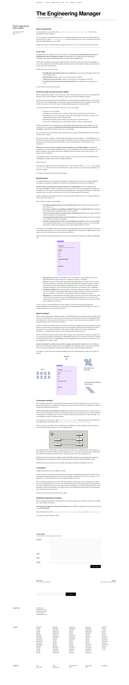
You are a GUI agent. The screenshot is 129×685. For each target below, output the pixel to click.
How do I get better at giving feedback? (43, 581)
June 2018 (104, 630)
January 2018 (104, 638)
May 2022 (71, 643)
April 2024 (55, 644)
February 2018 (104, 636)
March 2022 (71, 646)
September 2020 (88, 631)
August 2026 (38, 627)
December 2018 (88, 647)
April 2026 (38, 633)
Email (38, 558)
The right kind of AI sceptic (41, 611)
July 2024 (54, 639)
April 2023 (71, 633)
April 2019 (87, 641)
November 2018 (88, 649)
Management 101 (39, 2)
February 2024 (55, 647)
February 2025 (55, 628)
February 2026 (39, 636)
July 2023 (71, 631)
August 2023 (71, 630)
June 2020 (87, 635)
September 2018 (88, 652)
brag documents (41, 167)
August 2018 (104, 627)
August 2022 (71, 639)
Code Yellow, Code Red (40, 609)
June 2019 (87, 638)
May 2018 (104, 631)
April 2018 (104, 633)
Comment (39, 539)
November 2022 (72, 635)
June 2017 (104, 649)
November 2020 (88, 628)
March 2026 (38, 635)
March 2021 (71, 651)
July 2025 (38, 647)
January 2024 (55, 649)
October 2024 (55, 635)
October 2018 (88, 651)
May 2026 (38, 631)
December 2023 (56, 651)
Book (37, 665)
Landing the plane (39, 608)
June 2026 (38, 630)
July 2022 (71, 641)
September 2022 (72, 638)
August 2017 (104, 646)
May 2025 (38, 651)
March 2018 (104, 635)
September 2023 (72, 628)
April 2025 (38, 652)
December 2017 (105, 639)
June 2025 (38, 649)
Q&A (13, 34)
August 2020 (87, 633)
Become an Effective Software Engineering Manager (68, 512)
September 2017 (105, 644)
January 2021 (88, 627)
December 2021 (72, 647)
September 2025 (39, 644)
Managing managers (56, 2)
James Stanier (21, 31)
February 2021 (72, 652)
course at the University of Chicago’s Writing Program (74, 422)
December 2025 (39, 639)
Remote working (88, 665)
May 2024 (55, 643)
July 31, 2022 (15, 31)
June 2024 (55, 641)
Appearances (73, 2)
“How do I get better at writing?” (68, 420)
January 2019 (88, 646)
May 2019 (87, 639)
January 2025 (55, 630)
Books (63, 2)
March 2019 (87, 643)
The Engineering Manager (68, 13)
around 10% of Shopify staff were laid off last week (73, 32)
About (67, 2)
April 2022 (71, 644)
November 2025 (39, 641)
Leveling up (47, 2)
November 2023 (56, 652)
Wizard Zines (87, 165)
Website (38, 562)
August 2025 (38, 646)
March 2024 (55, 646)
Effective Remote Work (93, 512)
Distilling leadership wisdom (41, 614)
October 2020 (88, 630)
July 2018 (104, 628)
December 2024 (56, 631)
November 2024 (56, 633)
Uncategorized (104, 665)
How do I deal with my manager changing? (108, 581)
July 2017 (104, 647)
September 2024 (56, 636)
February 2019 (88, 644)
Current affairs (39, 667)
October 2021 (71, 649)
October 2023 (71, 627)
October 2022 (71, 636)
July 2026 (38, 628)
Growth (54, 665)
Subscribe (80, 2)
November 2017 (105, 641)
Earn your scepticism (40, 612)
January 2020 (88, 636)
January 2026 (39, 638)
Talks (86, 667)
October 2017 (104, 643)
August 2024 (55, 638)
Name (38, 553)
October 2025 (39, 643)
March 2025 (55, 627)
